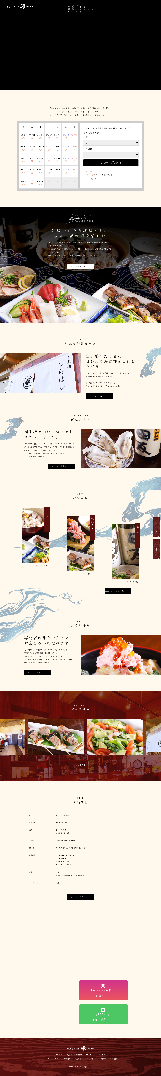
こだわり (88, 8)
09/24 (49, 169)
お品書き (84, 8)
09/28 (23, 181)
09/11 (57, 146)
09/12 (66, 146)
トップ (92, 8)
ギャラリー (76, 9)
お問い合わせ (156, 527)
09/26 (66, 169)
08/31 (23, 135)
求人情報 (69, 8)
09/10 (49, 146)
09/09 (40, 146)
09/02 (40, 135)
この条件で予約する (111, 162)
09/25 (57, 169)
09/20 (74, 158)
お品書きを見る (118, 591)
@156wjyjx (101, 1017)
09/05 (66, 135)
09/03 (49, 135)
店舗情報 (73, 8)
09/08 (32, 146)
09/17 (49, 158)
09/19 (66, 158)
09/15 (32, 158)
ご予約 (156, 549)
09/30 (40, 181)
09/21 (23, 169)
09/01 (32, 135)
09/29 (32, 181)
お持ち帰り (80, 9)
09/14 (23, 158)
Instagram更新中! (103, 992)
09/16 (40, 158)
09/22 (32, 169)
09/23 (40, 169)
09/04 (57, 135)
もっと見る (80, 266)
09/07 (23, 146)
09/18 (57, 158)
